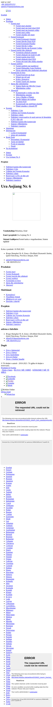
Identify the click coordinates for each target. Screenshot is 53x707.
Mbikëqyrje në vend (13, 299)
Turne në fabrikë (17, 142)
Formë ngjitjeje (17, 64)
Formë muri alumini (23, 26)
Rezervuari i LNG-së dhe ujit (17, 176)
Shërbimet (10, 128)
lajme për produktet (18, 135)
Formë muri (15, 24)
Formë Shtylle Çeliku (24, 46)
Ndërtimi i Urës (17, 110)
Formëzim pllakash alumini (26, 53)
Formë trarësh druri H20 (25, 57)
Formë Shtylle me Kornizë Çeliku (29, 48)
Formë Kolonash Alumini (26, 39)
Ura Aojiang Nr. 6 (13, 157)
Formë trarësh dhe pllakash (21, 50)
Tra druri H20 (21, 102)
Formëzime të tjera (18, 73)
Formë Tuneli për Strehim (26, 81)
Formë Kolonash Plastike (25, 44)
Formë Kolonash (17, 37)
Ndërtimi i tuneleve (18, 126)
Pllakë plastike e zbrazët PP (26, 106)
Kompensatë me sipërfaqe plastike (29, 104)
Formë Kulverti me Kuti (25, 75)
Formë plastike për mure (25, 35)
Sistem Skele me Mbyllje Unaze (28, 86)
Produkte (9, 21)
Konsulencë (10, 295)
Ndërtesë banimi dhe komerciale (23, 122)
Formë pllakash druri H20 (26, 59)
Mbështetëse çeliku (23, 88)
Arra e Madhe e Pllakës (25, 97)
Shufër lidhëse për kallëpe (26, 99)
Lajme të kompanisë (18, 133)
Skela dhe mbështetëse (19, 84)
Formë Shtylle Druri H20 (25, 41)
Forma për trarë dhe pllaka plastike (29, 61)
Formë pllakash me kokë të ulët (28, 55)
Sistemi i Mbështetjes (19, 124)
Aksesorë (14, 90)
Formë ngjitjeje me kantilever (27, 66)
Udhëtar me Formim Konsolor (22, 113)
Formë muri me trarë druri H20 (28, 28)
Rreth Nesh (10, 137)
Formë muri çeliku (23, 32)
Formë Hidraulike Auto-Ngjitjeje (28, 68)
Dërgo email (6, 392)
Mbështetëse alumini (24, 95)
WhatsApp (11, 394)
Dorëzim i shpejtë (13, 301)
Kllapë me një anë (23, 77)
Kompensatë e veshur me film (27, 93)
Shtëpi (8, 19)
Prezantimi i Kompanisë (20, 139)
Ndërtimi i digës (17, 115)
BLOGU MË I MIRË (22, 370)
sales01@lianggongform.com (17, 260)
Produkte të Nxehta (8, 368)
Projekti (9, 108)
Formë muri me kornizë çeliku (27, 30)
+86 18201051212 (13, 341)
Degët (13, 146)
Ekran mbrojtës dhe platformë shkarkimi (31, 70)
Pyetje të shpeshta (18, 144)
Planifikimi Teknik (13, 297)
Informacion (10, 131)
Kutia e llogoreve (22, 79)
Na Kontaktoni (12, 148)
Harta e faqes (7, 370)
